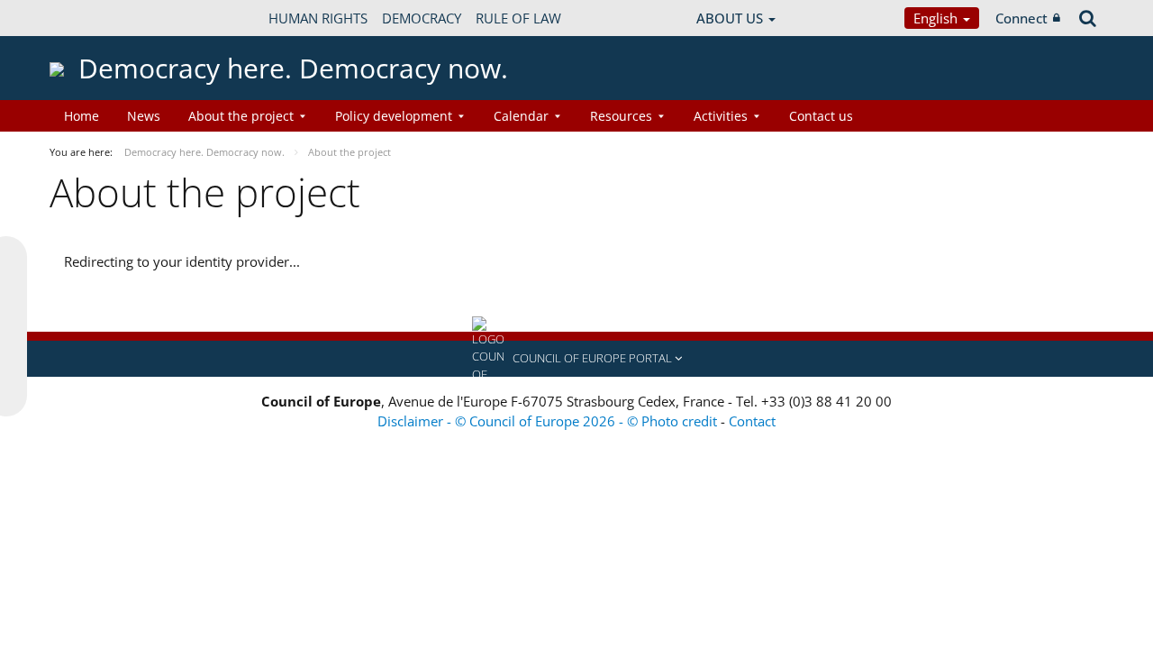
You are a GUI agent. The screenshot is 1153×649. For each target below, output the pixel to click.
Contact (752, 421)
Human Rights (318, 18)
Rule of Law (518, 18)
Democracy (421, 18)
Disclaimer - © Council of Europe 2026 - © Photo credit (549, 421)
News (143, 115)
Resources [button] (621, 115)
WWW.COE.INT (95, 18)
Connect (1021, 18)
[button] (576, 359)
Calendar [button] (521, 115)
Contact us (821, 115)
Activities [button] (721, 115)
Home (81, 115)
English (937, 18)
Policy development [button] (393, 115)
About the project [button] (241, 115)
